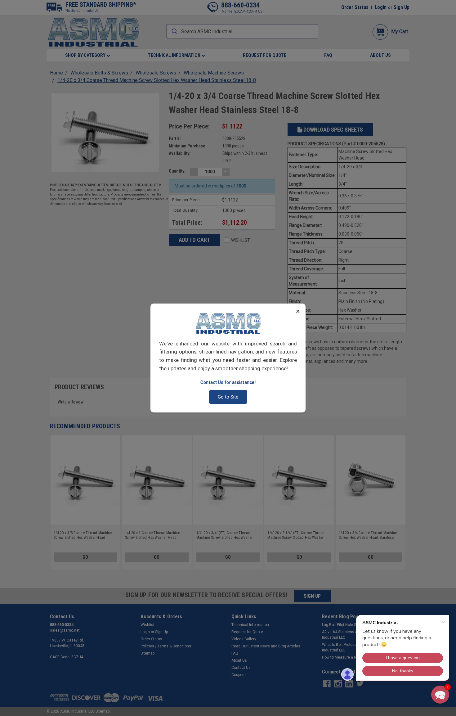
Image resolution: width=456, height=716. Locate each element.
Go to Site (228, 397)
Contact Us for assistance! (228, 382)
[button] (440, 695)
